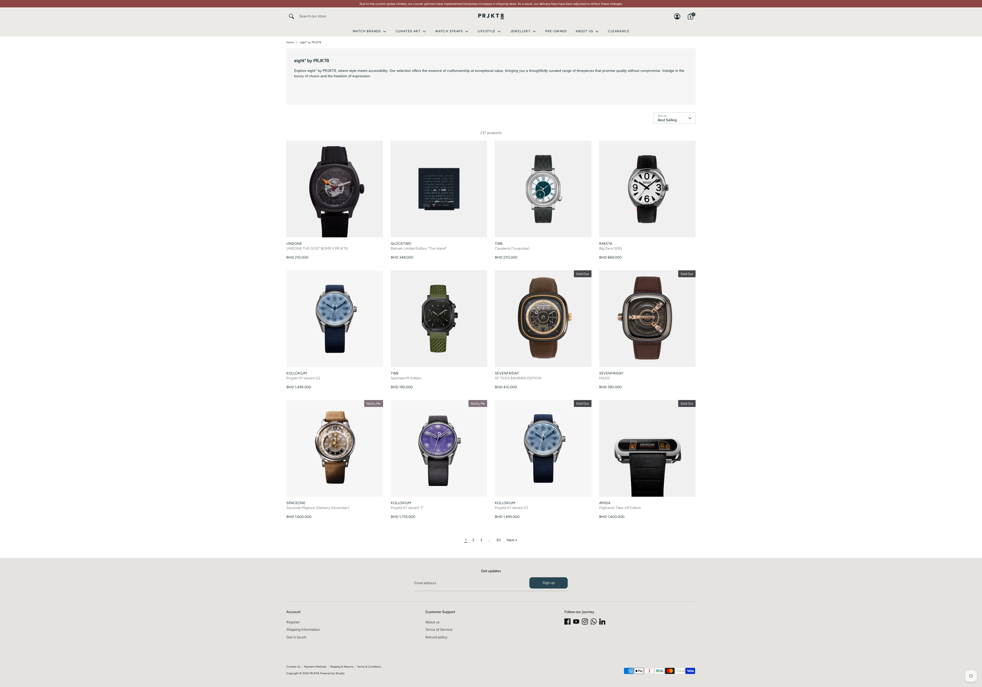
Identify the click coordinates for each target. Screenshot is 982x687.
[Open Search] (291, 16)
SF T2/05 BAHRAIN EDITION (518, 378)
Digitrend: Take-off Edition (620, 508)
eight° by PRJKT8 (310, 42)
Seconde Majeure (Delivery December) (317, 508)
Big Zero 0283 (610, 248)
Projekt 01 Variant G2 (303, 378)
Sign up (549, 583)
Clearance (618, 31)
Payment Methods (315, 666)
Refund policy (436, 637)
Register (293, 622)
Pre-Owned (556, 31)
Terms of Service (438, 629)
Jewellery (521, 31)
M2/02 (604, 378)
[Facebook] (567, 621)
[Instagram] (585, 621)
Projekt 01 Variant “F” (407, 508)
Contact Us (293, 666)
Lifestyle (487, 31)
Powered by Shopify (332, 673)
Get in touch (296, 637)
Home (290, 42)
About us (432, 622)
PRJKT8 (314, 673)
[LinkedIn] (602, 621)
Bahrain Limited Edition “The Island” (419, 248)
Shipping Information (303, 629)
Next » (512, 540)
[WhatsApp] (593, 621)
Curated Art (409, 31)
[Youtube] (576, 621)
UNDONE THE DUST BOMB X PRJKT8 (317, 248)
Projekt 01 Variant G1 (511, 508)
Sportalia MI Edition (406, 378)
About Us (585, 31)
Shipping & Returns (341, 666)
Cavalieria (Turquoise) (512, 248)
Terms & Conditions (369, 666)
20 (498, 540)
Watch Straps (449, 31)
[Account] (677, 16)
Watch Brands (367, 31)
